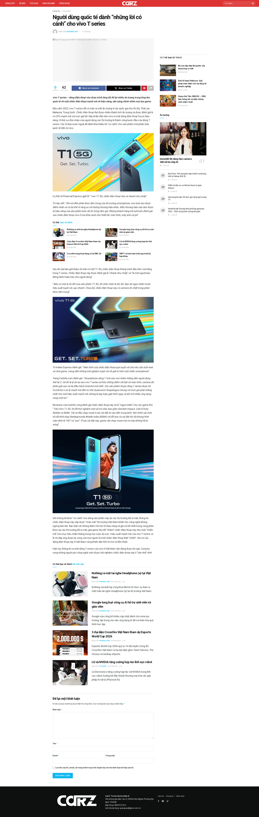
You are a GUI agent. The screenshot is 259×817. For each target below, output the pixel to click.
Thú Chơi (34, 3)
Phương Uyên (104, 582)
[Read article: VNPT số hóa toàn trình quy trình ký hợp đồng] (111, 256)
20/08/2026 (72, 247)
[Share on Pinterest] (144, 88)
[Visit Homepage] (129, 3)
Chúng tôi (169, 796)
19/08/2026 (125, 247)
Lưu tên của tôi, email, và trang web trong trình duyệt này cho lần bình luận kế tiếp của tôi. (94, 768)
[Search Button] (253, 3)
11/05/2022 (86, 32)
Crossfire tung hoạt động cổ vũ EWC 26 (84, 254)
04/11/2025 (183, 90)
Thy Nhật (102, 666)
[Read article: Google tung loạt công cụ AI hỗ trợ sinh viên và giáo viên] (111, 232)
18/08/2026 (72, 257)
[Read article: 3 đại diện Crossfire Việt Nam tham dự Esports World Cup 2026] (59, 244)
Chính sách (180, 796)
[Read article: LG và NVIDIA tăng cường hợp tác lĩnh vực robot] (111, 244)
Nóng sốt (10, 3)
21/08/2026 (72, 235)
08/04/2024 (183, 72)
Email (56, 755)
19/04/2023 (183, 105)
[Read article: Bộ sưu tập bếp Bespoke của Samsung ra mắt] (168, 70)
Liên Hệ (161, 796)
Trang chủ (56, 11)
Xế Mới (22, 3)
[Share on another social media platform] (151, 88)
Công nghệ (64, 3)
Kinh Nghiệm (48, 3)
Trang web (110, 756)
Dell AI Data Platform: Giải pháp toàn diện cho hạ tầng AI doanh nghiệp (192, 84)
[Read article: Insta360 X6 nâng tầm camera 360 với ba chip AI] (183, 139)
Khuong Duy (72, 32)
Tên (55, 743)
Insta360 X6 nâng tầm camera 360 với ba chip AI (176, 160)
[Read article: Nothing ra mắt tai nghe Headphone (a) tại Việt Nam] (59, 232)
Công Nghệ (66, 11)
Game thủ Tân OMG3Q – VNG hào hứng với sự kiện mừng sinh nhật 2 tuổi (192, 99)
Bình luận (57, 709)
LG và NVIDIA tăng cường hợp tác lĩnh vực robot (122, 662)
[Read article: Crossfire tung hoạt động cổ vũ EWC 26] (59, 256)
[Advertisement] (183, 30)
